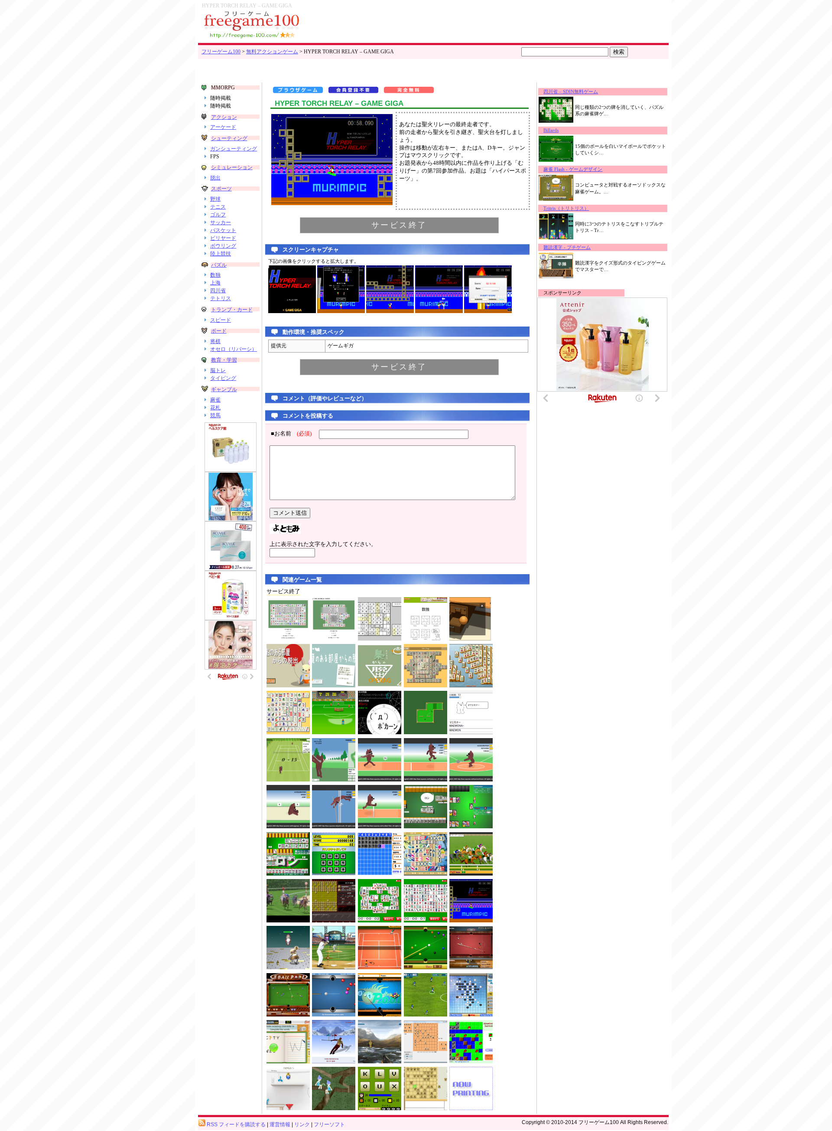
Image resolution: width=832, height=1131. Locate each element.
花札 (215, 407)
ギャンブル (224, 389)
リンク (302, 1124)
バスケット (223, 230)
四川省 (218, 290)
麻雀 (215, 399)
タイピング (223, 378)
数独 (215, 275)
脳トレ (218, 370)
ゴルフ (218, 214)
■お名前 (291, 434)
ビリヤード (223, 238)
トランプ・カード (232, 309)
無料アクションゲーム (272, 51)
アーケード (223, 127)
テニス (218, 206)
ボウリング (223, 245)
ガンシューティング (233, 148)
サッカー (220, 222)
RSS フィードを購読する (235, 1124)
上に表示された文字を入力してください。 (323, 544)
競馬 (215, 415)
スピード (220, 320)
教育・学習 (224, 360)
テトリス (220, 298)
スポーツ (221, 188)
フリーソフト (329, 1124)
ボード (219, 330)
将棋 (215, 341)
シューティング (229, 138)
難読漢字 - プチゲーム (567, 247)
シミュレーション (232, 167)
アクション (224, 117)
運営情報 (280, 1124)
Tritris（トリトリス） (566, 208)
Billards (551, 130)
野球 (215, 199)
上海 (215, 282)
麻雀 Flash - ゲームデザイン (572, 169)
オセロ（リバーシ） (233, 349)
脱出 (215, 177)
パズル (219, 265)
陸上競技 (220, 253)
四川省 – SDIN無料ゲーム (570, 91)
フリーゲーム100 (221, 51)
